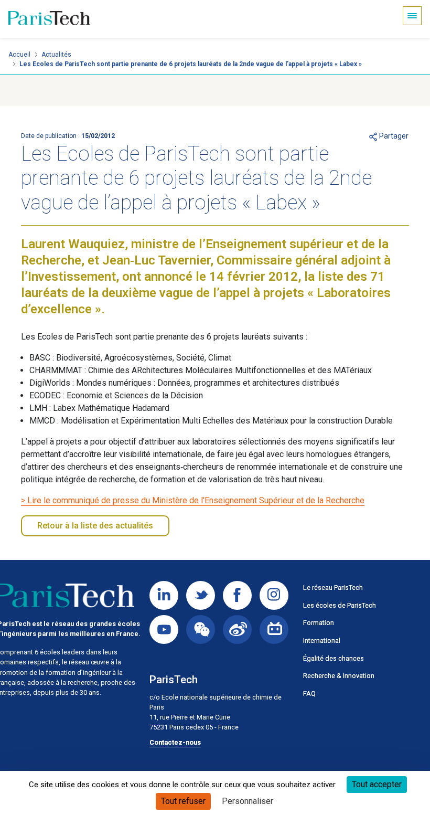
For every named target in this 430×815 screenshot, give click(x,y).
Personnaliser (247, 801)
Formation (318, 623)
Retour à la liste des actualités (95, 526)
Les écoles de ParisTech (339, 605)
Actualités (56, 54)
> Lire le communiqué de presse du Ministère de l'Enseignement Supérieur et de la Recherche (192, 500)
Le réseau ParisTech (333, 587)
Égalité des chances (333, 658)
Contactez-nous (175, 742)
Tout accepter (377, 784)
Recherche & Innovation (338, 676)
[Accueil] (49, 18)
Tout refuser (183, 801)
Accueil (19, 54)
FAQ (309, 693)
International (321, 640)
